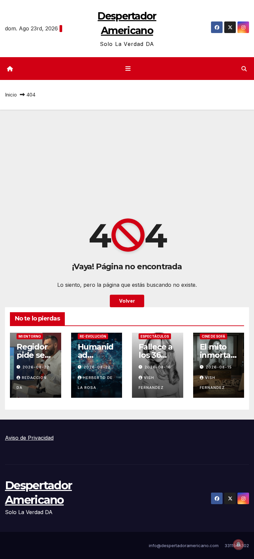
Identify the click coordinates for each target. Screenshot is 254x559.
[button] (244, 68)
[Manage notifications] (238, 544)
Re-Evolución (93, 336)
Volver (127, 301)
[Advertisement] (127, 159)
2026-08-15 (219, 367)
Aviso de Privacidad (29, 437)
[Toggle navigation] (128, 68)
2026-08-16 (158, 367)
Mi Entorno (30, 336)
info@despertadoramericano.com (184, 545)
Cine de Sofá (213, 336)
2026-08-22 (35, 367)
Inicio (11, 95)
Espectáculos (155, 336)
